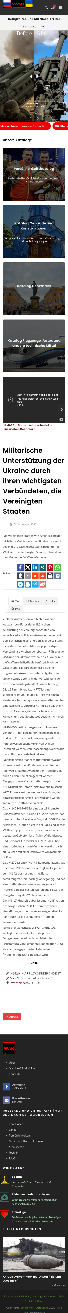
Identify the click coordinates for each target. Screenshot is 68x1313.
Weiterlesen (57, 1285)
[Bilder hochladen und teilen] (4, 1197)
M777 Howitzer (20, 978)
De (52, 7)
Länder (25, 1296)
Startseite (28, 26)
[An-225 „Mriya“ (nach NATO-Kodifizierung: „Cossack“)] (34, 1254)
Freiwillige (19, 1212)
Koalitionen (11, 1296)
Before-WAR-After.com (34, 1307)
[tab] (15, 601)
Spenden (51, 1296)
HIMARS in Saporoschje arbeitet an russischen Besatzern (28, 427)
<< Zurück (12, 1016)
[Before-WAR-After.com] (18, 7)
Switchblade (18, 982)
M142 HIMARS (20, 973)
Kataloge (37, 1296)
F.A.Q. (30, 1301)
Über (40, 1301)
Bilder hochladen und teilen (31, 1194)
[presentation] (61, 409)
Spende (17, 1177)
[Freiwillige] (4, 1214)
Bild (61, 1296)
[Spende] (4, 1179)
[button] (20, 567)
